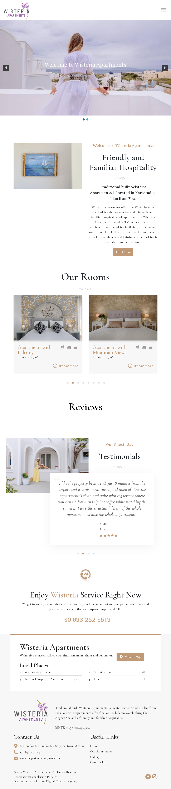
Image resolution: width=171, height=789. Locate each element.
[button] (6, 68)
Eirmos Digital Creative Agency (56, 781)
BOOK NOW (123, 252)
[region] (85, 70)
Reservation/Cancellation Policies (36, 777)
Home (94, 746)
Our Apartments (101, 751)
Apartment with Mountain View (110, 349)
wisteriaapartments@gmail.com (40, 758)
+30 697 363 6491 (30, 752)
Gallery (95, 757)
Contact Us (98, 762)
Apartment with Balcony (35, 349)
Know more (68, 366)
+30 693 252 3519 (85, 619)
